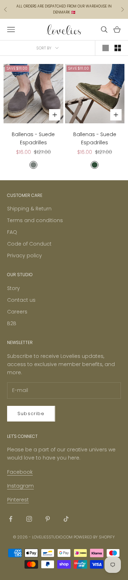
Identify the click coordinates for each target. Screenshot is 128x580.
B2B (11, 323)
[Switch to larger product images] (105, 48)
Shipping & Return (29, 208)
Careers (17, 311)
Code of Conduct (29, 243)
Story (13, 288)
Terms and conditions (35, 220)
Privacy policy (24, 255)
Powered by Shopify (94, 537)
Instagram (20, 485)
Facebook (20, 472)
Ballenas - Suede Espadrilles (33, 138)
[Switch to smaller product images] (117, 48)
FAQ (12, 232)
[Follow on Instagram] (29, 518)
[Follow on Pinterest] (47, 518)
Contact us (21, 300)
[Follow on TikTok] (66, 518)
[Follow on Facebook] (10, 518)
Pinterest (18, 499)
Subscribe (31, 413)
